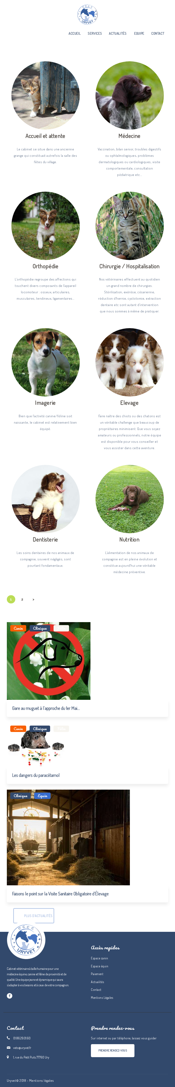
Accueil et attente (45, 135)
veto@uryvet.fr (22, 1048)
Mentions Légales (102, 997)
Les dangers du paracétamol (36, 775)
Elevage (129, 402)
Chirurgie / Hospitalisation (129, 265)
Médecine (129, 135)
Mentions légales (41, 1080)
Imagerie (45, 402)
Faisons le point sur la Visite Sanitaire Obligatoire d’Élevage (60, 894)
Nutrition (129, 539)
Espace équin (99, 966)
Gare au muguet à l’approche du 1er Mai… (46, 708)
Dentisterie (45, 539)
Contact (96, 990)
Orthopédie (46, 265)
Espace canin (99, 958)
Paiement (97, 974)
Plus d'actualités (38, 916)
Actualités (97, 982)
